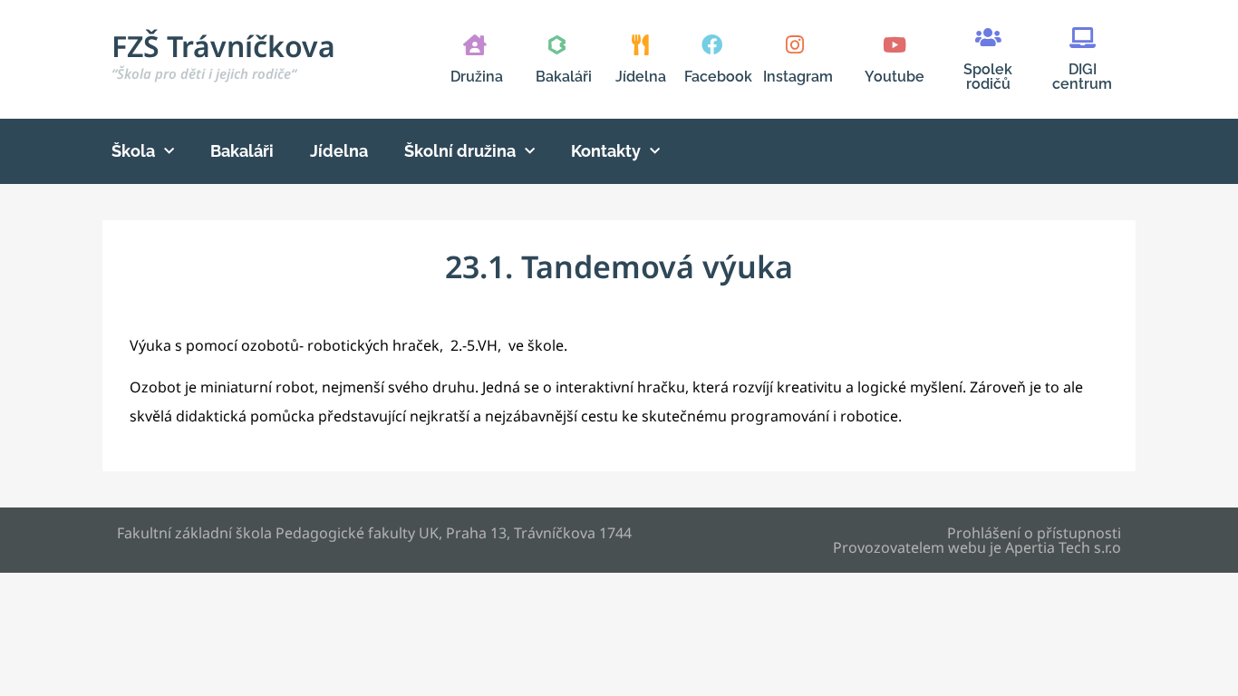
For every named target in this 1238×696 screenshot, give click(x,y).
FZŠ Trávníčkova (223, 54)
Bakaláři (564, 76)
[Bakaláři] (556, 44)
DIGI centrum (1082, 76)
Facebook (718, 76)
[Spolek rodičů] (988, 37)
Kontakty (606, 150)
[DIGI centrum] (1082, 37)
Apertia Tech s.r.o (1063, 547)
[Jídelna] (640, 44)
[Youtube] (894, 44)
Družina (476, 76)
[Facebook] (711, 44)
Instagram (798, 76)
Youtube (894, 76)
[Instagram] (794, 44)
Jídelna (640, 76)
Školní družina (460, 150)
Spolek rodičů (987, 76)
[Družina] (474, 44)
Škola (133, 150)
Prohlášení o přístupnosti (1034, 533)
